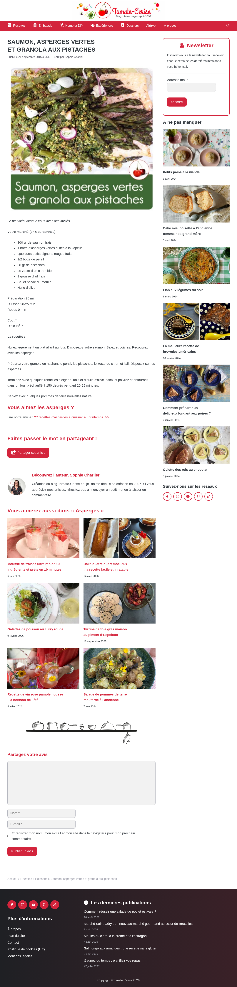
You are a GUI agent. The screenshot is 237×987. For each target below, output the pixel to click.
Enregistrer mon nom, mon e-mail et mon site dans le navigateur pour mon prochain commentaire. (73, 836)
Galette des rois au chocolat (185, 469)
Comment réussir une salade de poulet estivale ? (120, 911)
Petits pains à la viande (181, 172)
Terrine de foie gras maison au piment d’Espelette (105, 632)
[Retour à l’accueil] (118, 10)
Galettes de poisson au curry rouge (35, 629)
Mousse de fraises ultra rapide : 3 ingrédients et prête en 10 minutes (34, 566)
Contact (13, 942)
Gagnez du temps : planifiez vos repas (112, 960)
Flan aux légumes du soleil (184, 290)
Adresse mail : (177, 80)
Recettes (26, 878)
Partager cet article (31, 452)
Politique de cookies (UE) (26, 949)
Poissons (41, 878)
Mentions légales (19, 956)
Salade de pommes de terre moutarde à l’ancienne (105, 697)
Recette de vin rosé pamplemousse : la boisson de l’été (35, 697)
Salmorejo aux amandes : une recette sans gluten (120, 948)
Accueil (12, 878)
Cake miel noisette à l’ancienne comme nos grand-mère (187, 231)
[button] (228, 26)
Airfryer (151, 25)
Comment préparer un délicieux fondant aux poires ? (187, 410)
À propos (170, 25)
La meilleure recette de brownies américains (181, 348)
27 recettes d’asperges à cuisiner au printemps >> (71, 417)
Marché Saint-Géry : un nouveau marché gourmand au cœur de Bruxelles (138, 924)
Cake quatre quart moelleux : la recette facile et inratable (106, 566)
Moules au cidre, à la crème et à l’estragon (115, 936)
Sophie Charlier (85, 475)
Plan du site (16, 936)
